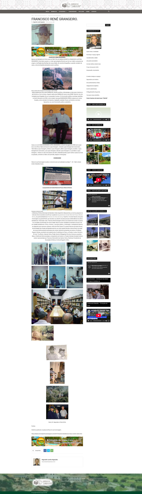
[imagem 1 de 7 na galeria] (40, 253)
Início (47, 11)
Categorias (62, 11)
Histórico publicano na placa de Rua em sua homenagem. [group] (46, 430)
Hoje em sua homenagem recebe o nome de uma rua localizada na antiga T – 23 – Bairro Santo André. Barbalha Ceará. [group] (56, 163)
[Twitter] (48, 450)
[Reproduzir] (88, 119)
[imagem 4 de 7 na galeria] (40, 277)
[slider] (97, 119)
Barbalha (54, 11)
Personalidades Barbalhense (41, 15)
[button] (108, 11)
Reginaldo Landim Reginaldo (39, 22)
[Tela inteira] (108, 119)
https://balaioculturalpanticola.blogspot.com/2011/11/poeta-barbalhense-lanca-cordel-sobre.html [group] (57, 433)
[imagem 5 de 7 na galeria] (57, 277)
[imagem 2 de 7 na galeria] (57, 253)
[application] (98, 114)
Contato (93, 11)
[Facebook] (45, 450)
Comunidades (73, 11)
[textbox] (57, 90)
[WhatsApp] (51, 450)
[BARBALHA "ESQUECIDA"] (71, 5)
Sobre (87, 11)
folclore (81, 11)
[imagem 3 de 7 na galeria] (75, 253)
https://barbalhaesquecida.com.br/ (48, 461)
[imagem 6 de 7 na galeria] (75, 277)
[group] (57, 62)
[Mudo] (106, 119)
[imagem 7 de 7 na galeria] (57, 306)
